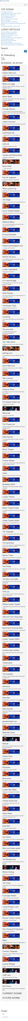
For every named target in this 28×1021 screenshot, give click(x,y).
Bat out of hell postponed (6, 42)
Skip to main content (4, 0)
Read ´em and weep (5, 20)
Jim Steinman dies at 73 (6, 36)
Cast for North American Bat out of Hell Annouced (12, 45)
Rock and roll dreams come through (9, 19)
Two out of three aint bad (6, 17)
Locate (3, 59)
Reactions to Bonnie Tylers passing (9, 32)
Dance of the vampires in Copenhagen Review (11, 37)
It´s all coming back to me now (8, 16)
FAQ (3, 1014)
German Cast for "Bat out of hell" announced (11, 43)
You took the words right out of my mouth (10, 26)
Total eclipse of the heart (6, 12)
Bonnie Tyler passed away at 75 (8, 33)
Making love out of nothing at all (8, 14)
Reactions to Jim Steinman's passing (9, 35)
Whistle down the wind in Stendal (8, 40)
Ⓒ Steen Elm (5, 1017)
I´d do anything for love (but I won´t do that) (11, 13)
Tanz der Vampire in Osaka (7, 39)
